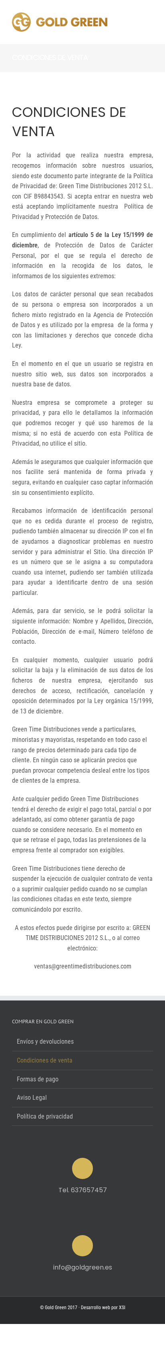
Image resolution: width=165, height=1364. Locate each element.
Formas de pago (37, 1079)
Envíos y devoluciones (45, 1041)
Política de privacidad (45, 1116)
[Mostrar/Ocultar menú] (147, 22)
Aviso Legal (32, 1097)
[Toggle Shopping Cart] (118, 22)
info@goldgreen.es (82, 1267)
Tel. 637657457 (82, 1190)
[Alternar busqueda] (131, 22)
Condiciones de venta (44, 1060)
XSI (122, 1307)
